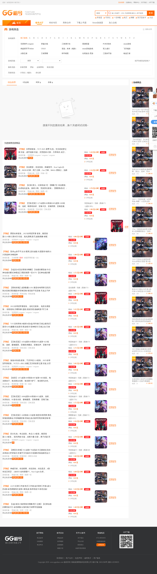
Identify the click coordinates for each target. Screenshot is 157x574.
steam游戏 (127, 44)
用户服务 (96, 558)
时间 (37, 82)
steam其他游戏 (87, 49)
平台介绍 (81, 541)
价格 (49, 82)
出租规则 (40, 541)
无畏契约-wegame (27, 44)
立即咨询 (101, 545)
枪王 (125, 18)
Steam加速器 (97, 23)
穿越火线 (44, 44)
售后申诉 (40, 545)
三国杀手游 (107, 53)
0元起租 (26, 82)
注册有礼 (129, 2)
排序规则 (60, 541)
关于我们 (144, 2)
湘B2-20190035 (113, 562)
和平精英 (65, 53)
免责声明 (78, 558)
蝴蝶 (132, 18)
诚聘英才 (87, 558)
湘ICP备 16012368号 (99, 562)
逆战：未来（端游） (69, 49)
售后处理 (40, 538)
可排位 (108, 18)
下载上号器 (81, 23)
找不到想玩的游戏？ (142, 61)
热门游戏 (23, 38)
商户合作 (69, 558)
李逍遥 (99, 18)
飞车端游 (127, 49)
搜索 (151, 13)
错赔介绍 (60, 548)
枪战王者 (127, 53)
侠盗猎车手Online (27, 49)
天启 (151, 18)
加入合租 (113, 23)
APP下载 (152, 2)
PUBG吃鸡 (107, 44)
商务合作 (67, 23)
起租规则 (60, 545)
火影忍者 (23, 53)
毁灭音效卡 (141, 18)
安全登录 (121, 2)
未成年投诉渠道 (80, 548)
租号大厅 (39, 23)
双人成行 (106, 49)
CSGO (43, 49)
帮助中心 (136, 2)
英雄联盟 (85, 44)
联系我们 (81, 545)
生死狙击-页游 (87, 53)
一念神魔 (117, 18)
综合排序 (12, 82)
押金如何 (60, 538)
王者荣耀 (44, 53)
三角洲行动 (66, 44)
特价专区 (53, 23)
